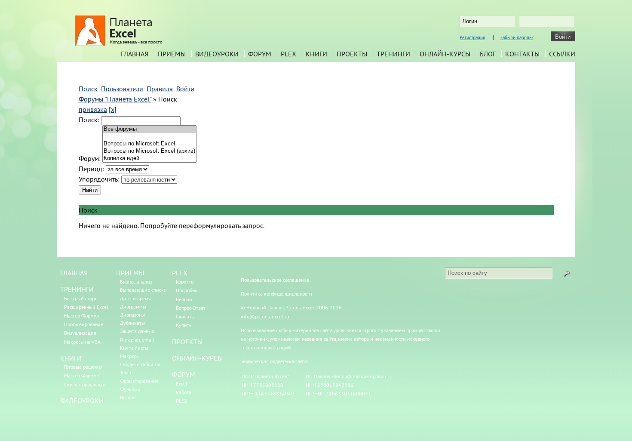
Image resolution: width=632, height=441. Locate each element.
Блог (488, 53)
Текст (126, 372)
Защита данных (137, 331)
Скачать (185, 316)
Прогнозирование (83, 324)
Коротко (184, 281)
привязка (93, 109)
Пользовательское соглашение (275, 280)
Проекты (352, 53)
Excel (181, 383)
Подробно (186, 290)
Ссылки (562, 53)
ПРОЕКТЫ (187, 341)
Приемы (172, 53)
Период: (91, 168)
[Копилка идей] (149, 158)
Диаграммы (133, 306)
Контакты (522, 53)
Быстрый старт (80, 298)
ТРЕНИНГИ (77, 289)
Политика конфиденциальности (276, 293)
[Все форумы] (149, 129)
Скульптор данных (84, 384)
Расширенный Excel (86, 307)
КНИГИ (71, 358)
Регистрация (472, 37)
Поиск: (89, 119)
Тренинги (393, 53)
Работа (183, 392)
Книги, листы (134, 348)
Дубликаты (132, 323)
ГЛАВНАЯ (74, 272)
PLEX (288, 53)
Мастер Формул (81, 315)
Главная (134, 53)
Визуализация (80, 333)
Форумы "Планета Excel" (115, 99)
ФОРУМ (183, 374)
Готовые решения (83, 367)
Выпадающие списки (143, 290)
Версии (184, 299)
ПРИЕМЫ (130, 272)
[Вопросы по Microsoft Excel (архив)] (149, 151)
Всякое (127, 397)
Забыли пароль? (517, 37)
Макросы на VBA (82, 342)
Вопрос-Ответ (191, 308)
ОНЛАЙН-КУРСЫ (197, 358)
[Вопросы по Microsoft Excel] (149, 144)
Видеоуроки (217, 53)
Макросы (130, 356)
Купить (184, 325)
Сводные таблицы (140, 364)
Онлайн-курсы (445, 53)
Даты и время (135, 298)
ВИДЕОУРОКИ (82, 400)
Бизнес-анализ (136, 281)
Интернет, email (137, 339)
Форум (259, 53)
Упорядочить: (99, 179)
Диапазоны (132, 314)
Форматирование (139, 381)
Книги (316, 53)
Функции (130, 389)
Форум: (90, 158)
